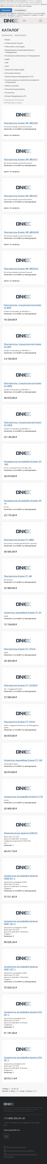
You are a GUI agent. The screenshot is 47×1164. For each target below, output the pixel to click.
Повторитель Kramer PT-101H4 (19, 721)
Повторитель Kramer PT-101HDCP (21, 685)
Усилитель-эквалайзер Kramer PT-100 (23, 760)
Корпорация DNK (7, 35)
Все (35, 1091)
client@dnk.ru (18, 17)
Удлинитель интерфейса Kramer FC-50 (23, 796)
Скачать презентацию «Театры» (20, 1151)
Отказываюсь (20, 10)
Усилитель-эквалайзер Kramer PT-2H (22, 612)
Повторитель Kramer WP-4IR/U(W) (21, 123)
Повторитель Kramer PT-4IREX (19, 539)
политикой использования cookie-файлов (27, 4)
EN (24, 20)
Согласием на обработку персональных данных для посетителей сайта (21, 1)
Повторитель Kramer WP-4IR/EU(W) (21, 232)
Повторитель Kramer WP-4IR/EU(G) (21, 268)
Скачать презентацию (16, 1147)
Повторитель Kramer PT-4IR (18, 576)
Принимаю (6, 10)
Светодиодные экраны (13, 103)
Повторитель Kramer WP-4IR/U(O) (21, 159)
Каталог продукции (20, 35)
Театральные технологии (14, 100)
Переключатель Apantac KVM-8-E (20, 833)
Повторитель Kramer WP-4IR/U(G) (20, 195)
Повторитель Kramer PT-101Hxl (19, 649)
